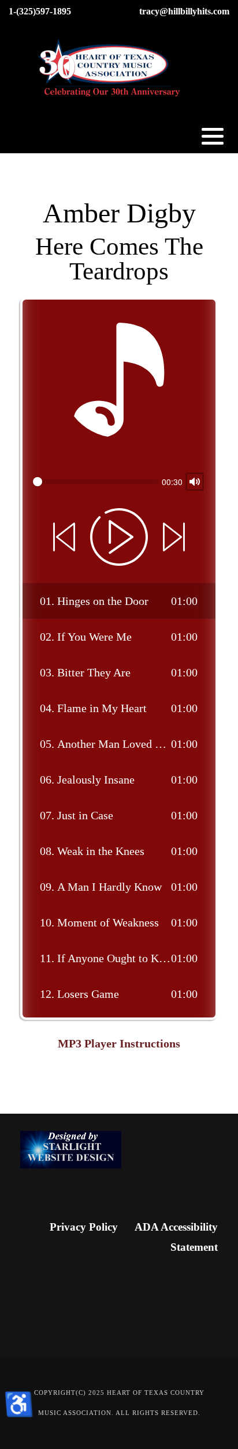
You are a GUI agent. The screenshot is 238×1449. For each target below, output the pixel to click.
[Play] (119, 537)
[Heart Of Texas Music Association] (110, 69)
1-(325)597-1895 (40, 11)
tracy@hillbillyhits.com (184, 11)
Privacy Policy (84, 1227)
